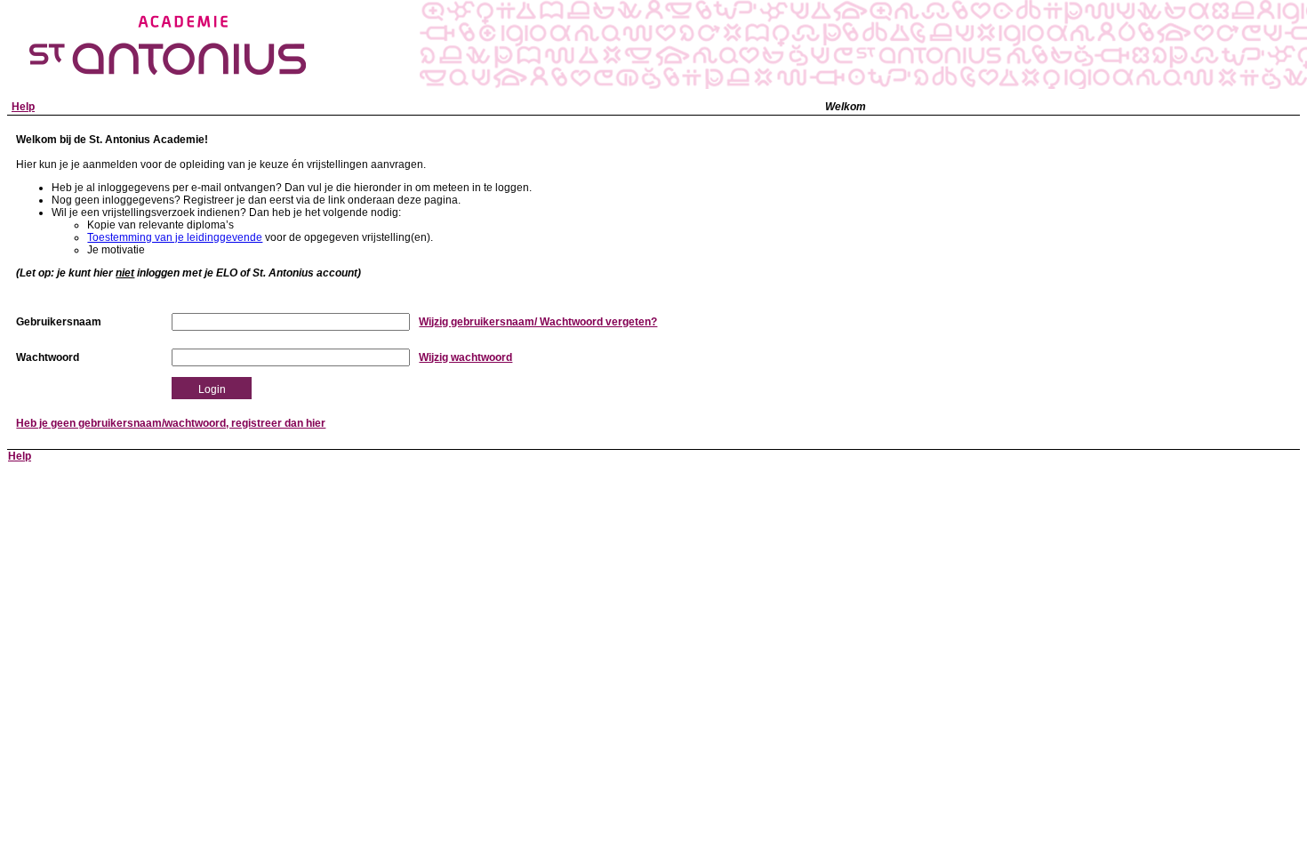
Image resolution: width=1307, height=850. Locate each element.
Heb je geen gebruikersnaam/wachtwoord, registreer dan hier (170, 423)
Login (212, 389)
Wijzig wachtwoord (465, 357)
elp (23, 106)
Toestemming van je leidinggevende (174, 237)
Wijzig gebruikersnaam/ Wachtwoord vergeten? (538, 322)
